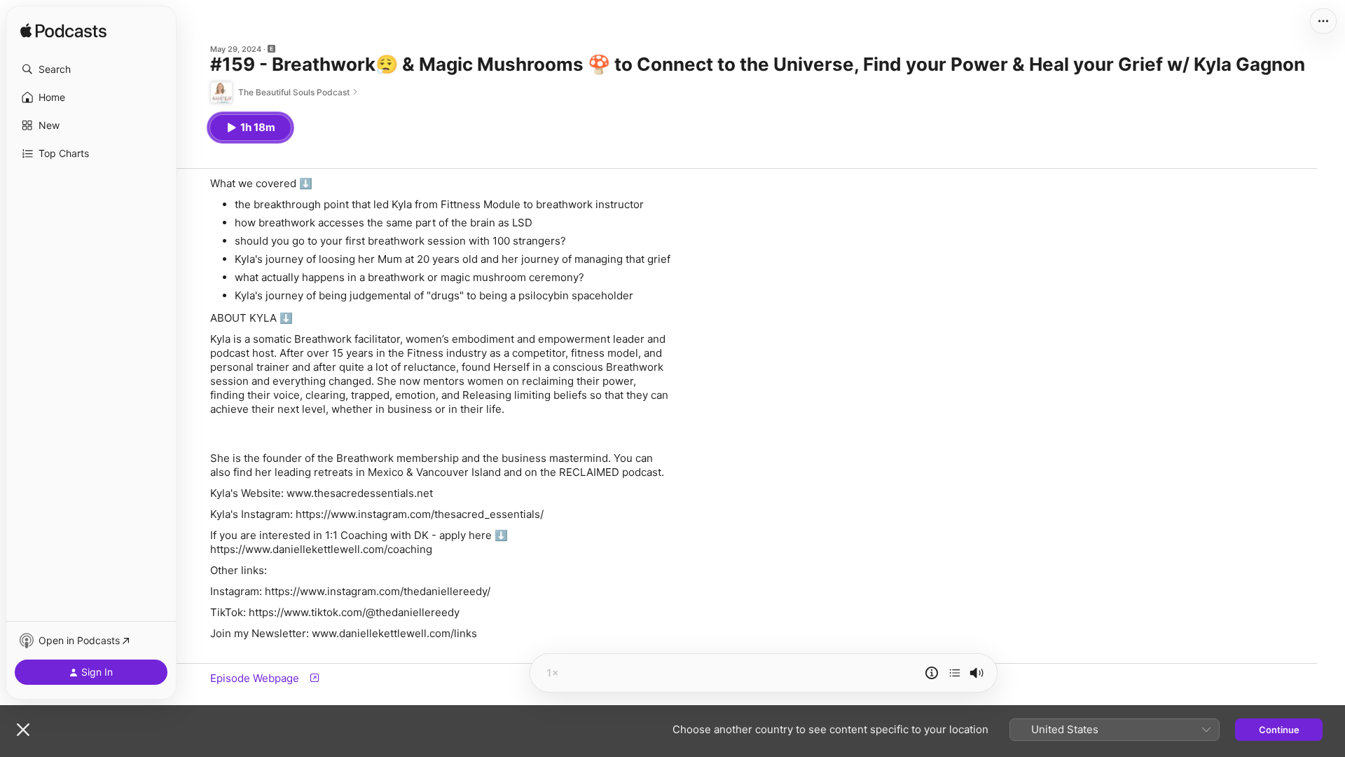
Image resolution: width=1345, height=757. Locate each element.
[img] (63, 32)
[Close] (23, 729)
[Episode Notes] (931, 673)
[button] (91, 69)
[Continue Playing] (954, 673)
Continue (1279, 729)
